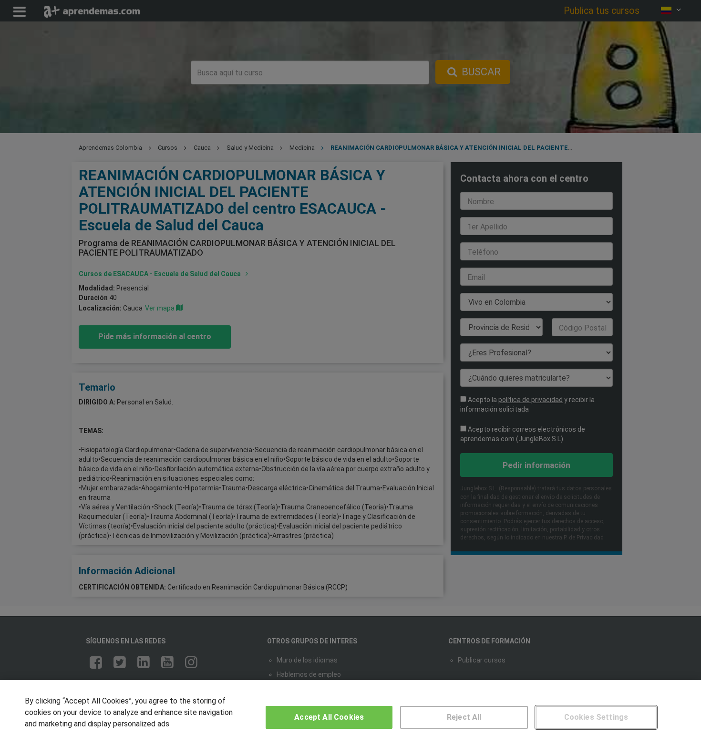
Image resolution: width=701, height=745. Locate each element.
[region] (350, 712)
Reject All (464, 717)
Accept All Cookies (329, 717)
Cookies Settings (596, 717)
